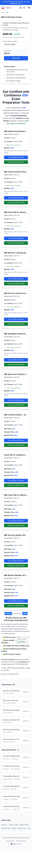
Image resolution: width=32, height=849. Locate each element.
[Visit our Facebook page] (11, 844)
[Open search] (24, 8)
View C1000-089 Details (16, 400)
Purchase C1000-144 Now (16, 283)
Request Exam (24, 825)
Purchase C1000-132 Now (16, 605)
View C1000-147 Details (16, 480)
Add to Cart (16, 58)
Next (25, 613)
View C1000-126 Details (16, 360)
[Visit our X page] (17, 844)
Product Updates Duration (10, 41)
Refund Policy (5, 828)
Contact (11, 825)
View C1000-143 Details (16, 520)
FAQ (29, 828)
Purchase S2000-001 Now (16, 162)
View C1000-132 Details (16, 601)
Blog (16, 825)
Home (2, 12)
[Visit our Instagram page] (14, 844)
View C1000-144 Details (16, 279)
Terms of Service (21, 841)
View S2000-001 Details (16, 157)
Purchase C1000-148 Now (16, 243)
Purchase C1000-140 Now (16, 565)
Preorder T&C (21, 828)
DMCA (14, 828)
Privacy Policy (10, 841)
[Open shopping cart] (29, 8)
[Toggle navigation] (20, 8)
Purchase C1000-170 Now (16, 202)
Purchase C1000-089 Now (16, 405)
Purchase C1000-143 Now (16, 525)
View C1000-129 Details (16, 319)
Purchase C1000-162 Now (16, 445)
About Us (4, 825)
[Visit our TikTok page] (20, 844)
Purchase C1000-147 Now (16, 485)
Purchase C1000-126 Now (16, 364)
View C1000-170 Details (16, 198)
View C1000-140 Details (16, 561)
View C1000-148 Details (16, 238)
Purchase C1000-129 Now (16, 324)
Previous (8, 613)
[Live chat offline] (22, 640)
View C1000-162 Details (16, 440)
